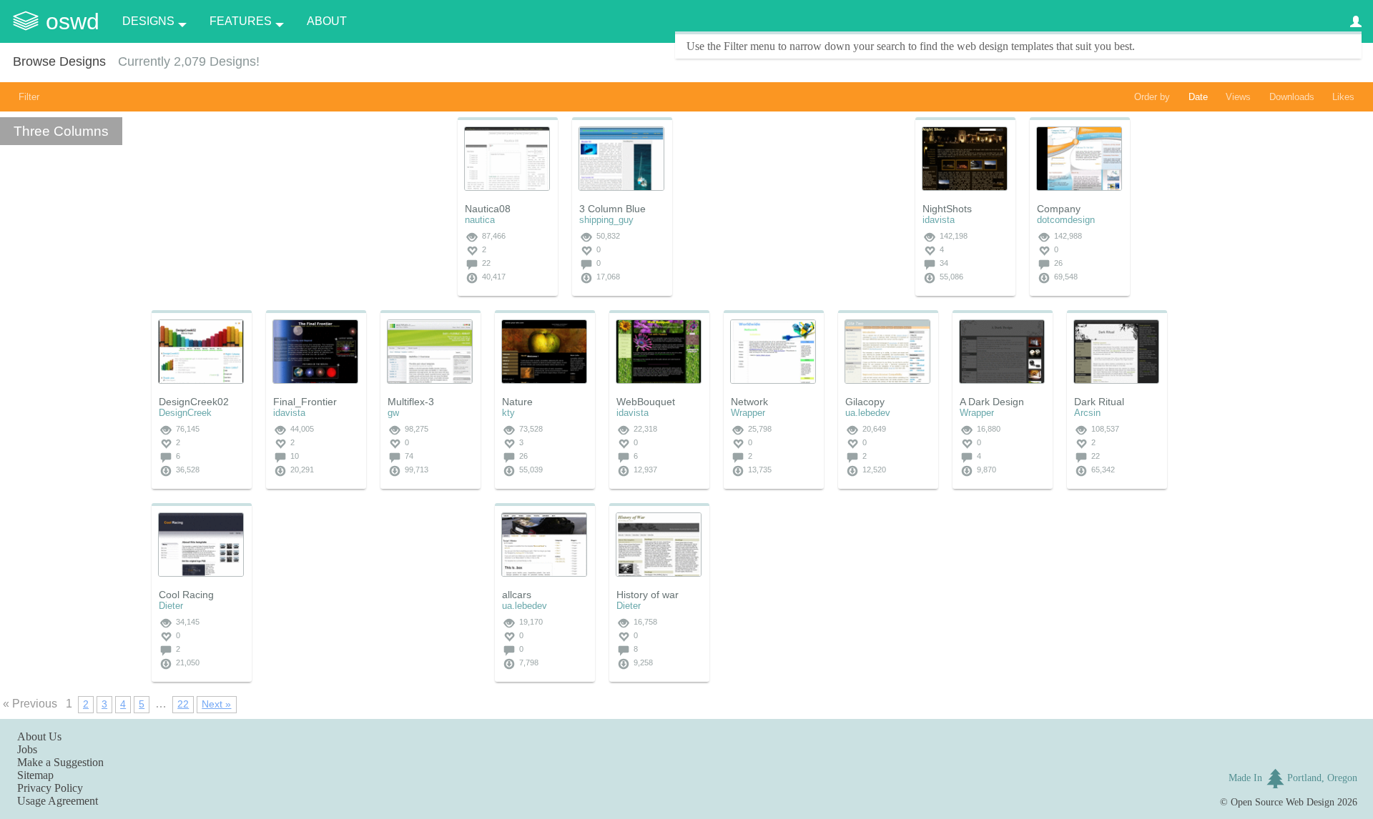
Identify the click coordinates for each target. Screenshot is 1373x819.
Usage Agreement (57, 801)
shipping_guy (606, 219)
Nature (517, 401)
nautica (480, 219)
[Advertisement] (793, 206)
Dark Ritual (1099, 401)
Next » (216, 704)
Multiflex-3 (411, 401)
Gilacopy (865, 401)
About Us (39, 736)
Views (1238, 96)
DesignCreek (185, 412)
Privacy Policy (50, 788)
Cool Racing (186, 594)
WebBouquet (645, 401)
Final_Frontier (305, 401)
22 (183, 704)
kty (508, 412)
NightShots (947, 208)
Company (1059, 208)
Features (241, 21)
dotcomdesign (1066, 219)
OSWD (72, 21)
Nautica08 (488, 208)
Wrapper (748, 412)
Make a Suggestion (60, 762)
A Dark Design (992, 401)
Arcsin (1087, 412)
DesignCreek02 (194, 401)
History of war (647, 594)
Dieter (171, 605)
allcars (516, 594)
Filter (29, 96)
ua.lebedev (867, 412)
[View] (507, 158)
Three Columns (61, 131)
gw (393, 412)
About (327, 21)
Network (749, 401)
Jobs (27, 749)
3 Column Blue (612, 208)
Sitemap (35, 775)
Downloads (1291, 96)
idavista (938, 219)
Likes (1343, 96)
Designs (148, 21)
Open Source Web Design (1282, 802)
